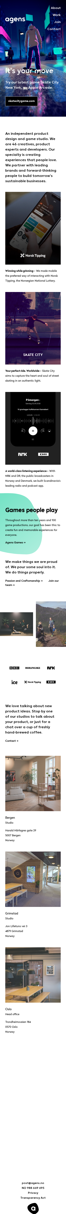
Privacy (33, 1192)
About (56, 8)
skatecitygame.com (21, 101)
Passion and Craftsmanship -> (24, 581)
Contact (54, 29)
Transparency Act (33, 1197)
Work (57, 15)
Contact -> (11, 741)
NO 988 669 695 (33, 1188)
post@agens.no (33, 1183)
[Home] (15, 19)
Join (57, 22)
